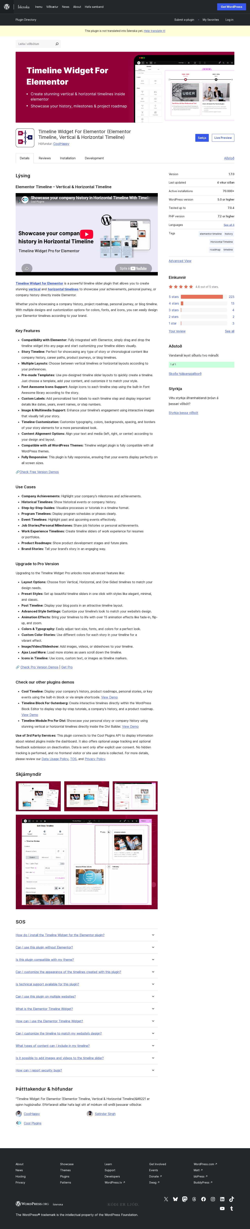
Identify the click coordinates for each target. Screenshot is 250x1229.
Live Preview (223, 137)
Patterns (65, 1182)
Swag (154, 1182)
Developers (112, 1176)
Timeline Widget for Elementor (39, 283)
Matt (198, 1170)
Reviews (45, 158)
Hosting (21, 1176)
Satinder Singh (105, 1114)
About (19, 1164)
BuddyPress (203, 1182)
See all (229, 331)
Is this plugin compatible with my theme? (45, 960)
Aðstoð (229, 158)
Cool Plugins (32, 1123)
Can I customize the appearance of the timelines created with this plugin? (68, 972)
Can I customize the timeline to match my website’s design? (59, 1033)
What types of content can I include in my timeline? (53, 1046)
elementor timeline (211, 233)
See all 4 (229, 224)
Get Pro (67, 667)
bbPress (201, 1176)
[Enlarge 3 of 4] (152, 786)
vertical (34, 289)
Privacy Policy (95, 759)
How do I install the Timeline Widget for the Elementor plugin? (60, 935)
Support (110, 1170)
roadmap (215, 249)
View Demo (109, 697)
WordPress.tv (115, 1182)
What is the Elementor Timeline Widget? (44, 1009)
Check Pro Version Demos (39, 667)
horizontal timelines (63, 289)
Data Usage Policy (55, 759)
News (19, 1170)
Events (153, 1170)
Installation (68, 158)
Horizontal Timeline (222, 241)
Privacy (20, 1182)
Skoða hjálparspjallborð (185, 374)
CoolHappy (61, 144)
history (229, 233)
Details (24, 158)
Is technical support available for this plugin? (47, 984)
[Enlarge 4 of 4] (152, 820)
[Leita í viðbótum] (57, 44)
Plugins (64, 1176)
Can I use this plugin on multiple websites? (46, 996)
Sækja (202, 137)
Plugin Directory (26, 19)
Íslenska (58, 1204)
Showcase (67, 1164)
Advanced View (180, 261)
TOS (73, 759)
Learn (108, 1164)
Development (94, 158)
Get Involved (157, 1164)
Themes (65, 1170)
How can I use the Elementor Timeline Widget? (49, 1021)
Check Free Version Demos (39, 472)
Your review (177, 331)
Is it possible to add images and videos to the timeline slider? (60, 1058)
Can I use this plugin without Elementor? (44, 947)
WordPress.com (205, 1164)
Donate (155, 1176)
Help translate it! (154, 30)
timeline (228, 249)
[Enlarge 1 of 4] (56, 786)
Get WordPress (231, 6)
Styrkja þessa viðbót (183, 413)
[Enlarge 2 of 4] (104, 786)
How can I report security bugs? (39, 1070)
